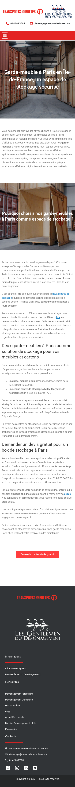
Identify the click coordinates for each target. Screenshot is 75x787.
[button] (5, 36)
